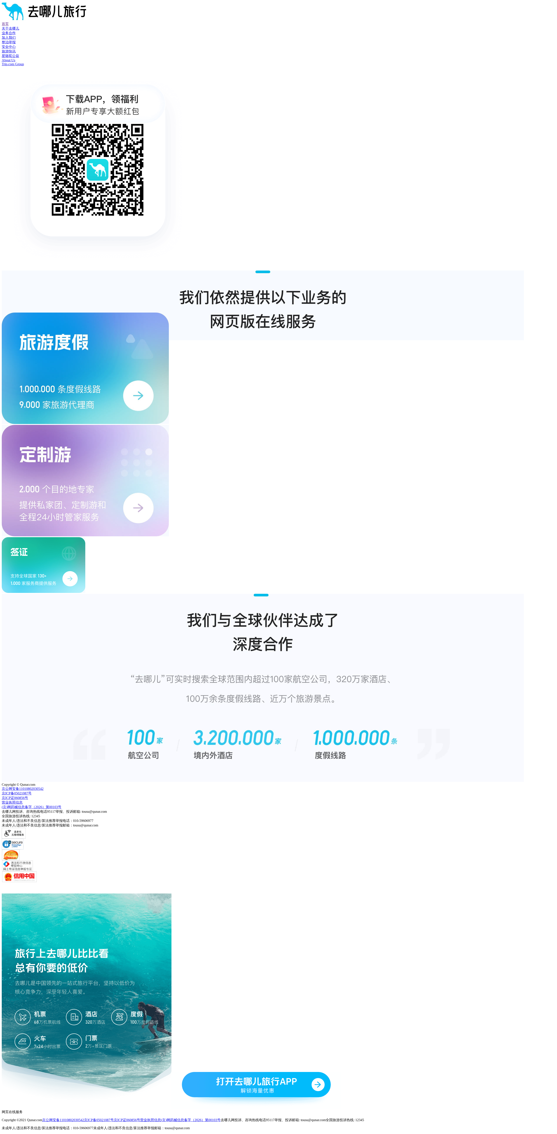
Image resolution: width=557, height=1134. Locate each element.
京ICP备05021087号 (99, 1120)
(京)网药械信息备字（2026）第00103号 (191, 1120)
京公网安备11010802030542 (63, 1120)
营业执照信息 (150, 1120)
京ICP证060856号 (127, 1120)
